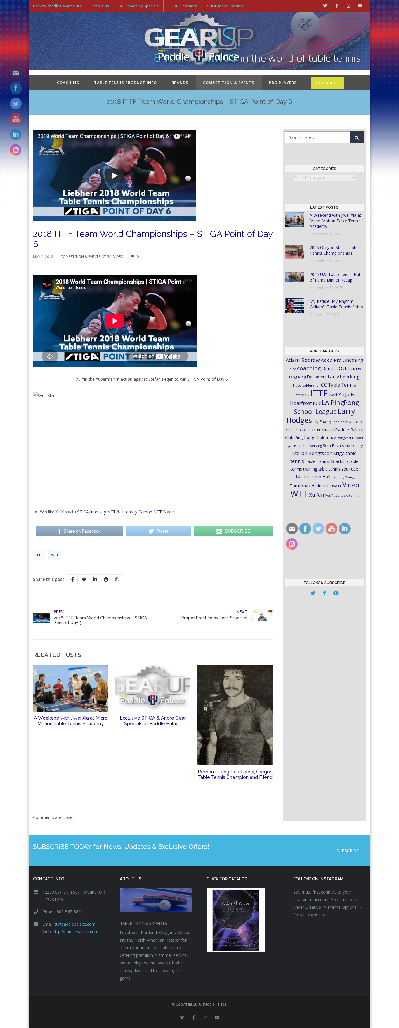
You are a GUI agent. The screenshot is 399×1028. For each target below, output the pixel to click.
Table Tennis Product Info (125, 82)
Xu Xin (316, 494)
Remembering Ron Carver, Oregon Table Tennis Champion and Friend (235, 774)
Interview (301, 395)
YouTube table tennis (342, 495)
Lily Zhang (322, 421)
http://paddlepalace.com (75, 931)
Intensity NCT (103, 512)
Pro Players (283, 82)
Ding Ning (297, 377)
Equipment (317, 377)
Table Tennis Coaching (326, 461)
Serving (316, 445)
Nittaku (328, 429)
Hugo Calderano (306, 385)
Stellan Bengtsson (312, 453)
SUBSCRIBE (327, 82)
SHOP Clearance (182, 5)
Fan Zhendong (344, 376)
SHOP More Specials (225, 5)
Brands (179, 82)
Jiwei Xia (336, 394)
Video (118, 256)
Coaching (68, 82)
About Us (101, 5)
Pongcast (344, 438)
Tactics (302, 477)
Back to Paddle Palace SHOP (58, 5)
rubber (358, 437)
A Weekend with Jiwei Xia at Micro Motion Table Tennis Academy (70, 720)
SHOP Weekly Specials (139, 5)
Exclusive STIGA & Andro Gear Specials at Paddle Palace (153, 720)
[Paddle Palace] (199, 42)
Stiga (107, 256)
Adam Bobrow (303, 359)
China (291, 369)
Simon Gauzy (352, 445)
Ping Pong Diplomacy (315, 437)
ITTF (39, 555)
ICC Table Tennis (338, 385)
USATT (335, 485)
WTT (54, 555)
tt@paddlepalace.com (75, 924)
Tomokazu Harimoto (309, 485)
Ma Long (353, 421)
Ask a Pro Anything (342, 360)
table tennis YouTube (338, 469)
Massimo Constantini (303, 429)
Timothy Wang (342, 477)
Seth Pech (332, 445)
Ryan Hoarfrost (297, 445)
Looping (338, 422)
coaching (309, 368)
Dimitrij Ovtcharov (341, 368)
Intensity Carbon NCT (141, 512)
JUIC (317, 403)
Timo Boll (320, 476)
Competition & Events (228, 82)
